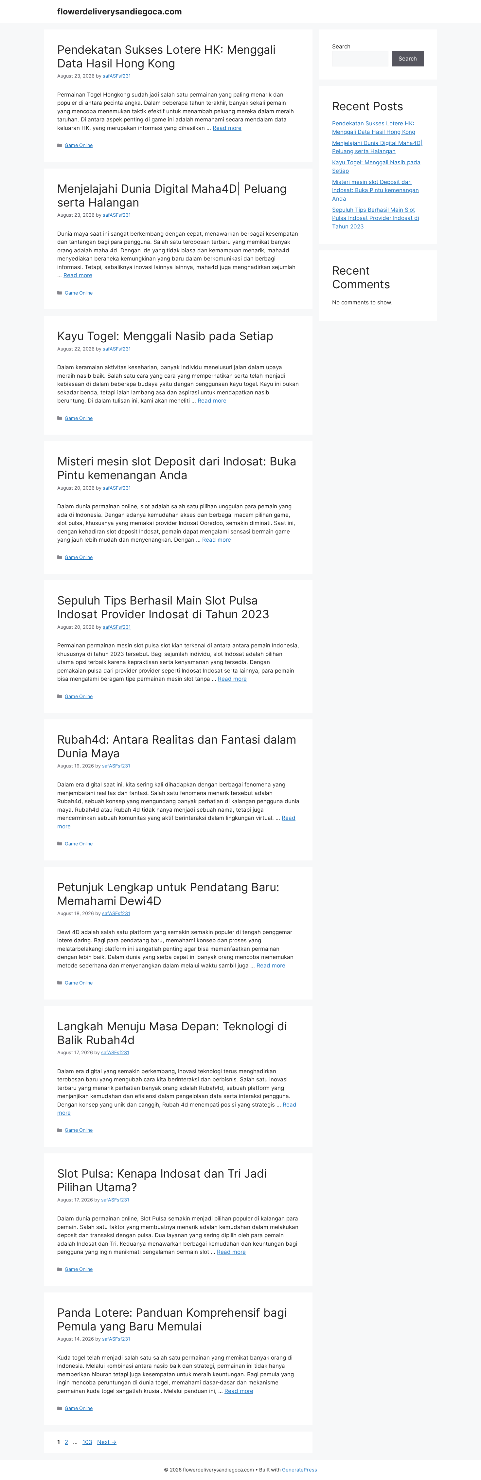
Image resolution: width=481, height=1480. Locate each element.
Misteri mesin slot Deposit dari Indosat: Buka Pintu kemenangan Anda (176, 468)
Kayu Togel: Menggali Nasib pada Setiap (165, 336)
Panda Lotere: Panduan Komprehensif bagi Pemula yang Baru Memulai (172, 1319)
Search (341, 46)
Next (106, 1442)
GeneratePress (299, 1470)
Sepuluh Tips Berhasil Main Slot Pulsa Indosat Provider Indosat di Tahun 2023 (163, 607)
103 (88, 1442)
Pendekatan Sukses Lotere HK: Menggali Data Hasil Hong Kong (166, 56)
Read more (227, 128)
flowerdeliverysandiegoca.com (119, 11)
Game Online (79, 145)
